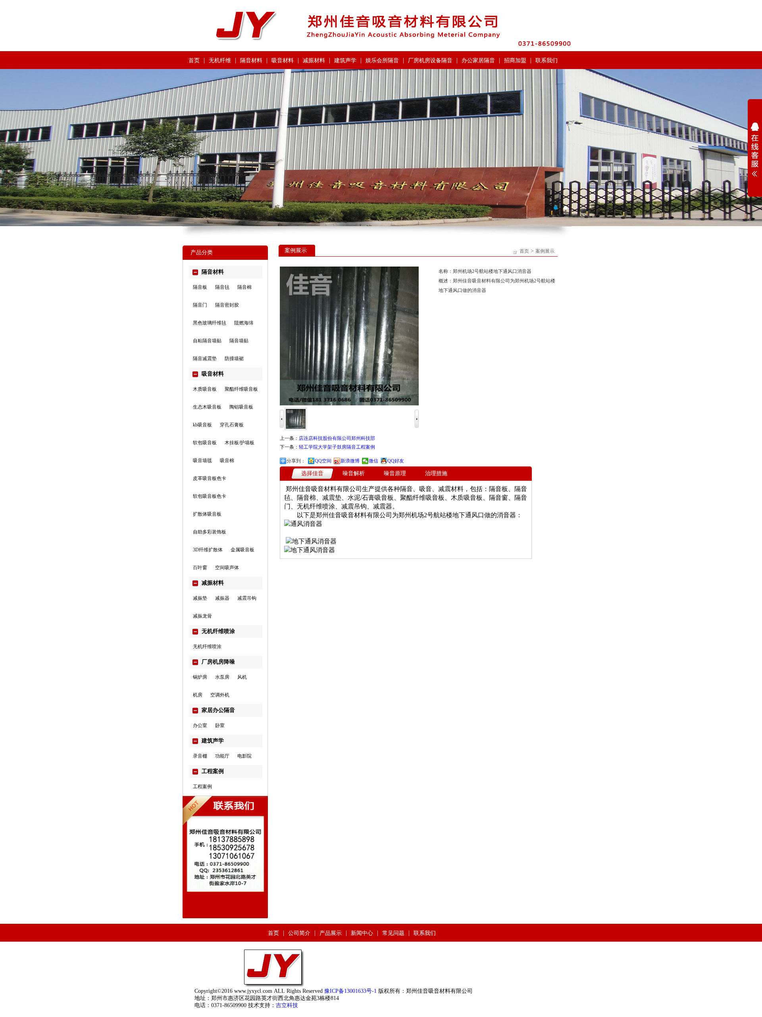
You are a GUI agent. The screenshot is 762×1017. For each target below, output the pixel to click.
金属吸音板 (242, 550)
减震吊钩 (246, 598)
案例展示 (544, 251)
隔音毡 (222, 287)
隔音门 (200, 305)
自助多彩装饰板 (209, 532)
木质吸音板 (205, 389)
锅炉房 (200, 677)
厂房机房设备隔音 (430, 60)
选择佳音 (312, 473)
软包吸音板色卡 (209, 496)
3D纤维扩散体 (208, 550)
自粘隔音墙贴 (207, 340)
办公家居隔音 (478, 60)
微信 (373, 461)
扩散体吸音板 (207, 514)
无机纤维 (220, 60)
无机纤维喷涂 (207, 646)
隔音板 (200, 287)
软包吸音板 (205, 442)
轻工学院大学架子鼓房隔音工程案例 (337, 447)
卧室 (220, 725)
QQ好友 (395, 461)
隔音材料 (251, 60)
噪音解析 (354, 473)
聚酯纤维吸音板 (241, 389)
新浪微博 (350, 461)
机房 (197, 695)
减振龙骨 (202, 616)
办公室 (200, 725)
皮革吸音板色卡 (209, 478)
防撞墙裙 (234, 358)
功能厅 (222, 756)
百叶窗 (200, 567)
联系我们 (546, 60)
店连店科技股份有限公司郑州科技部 (337, 438)
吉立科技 (287, 1005)
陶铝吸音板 (241, 407)
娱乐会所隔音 (382, 60)
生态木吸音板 (207, 407)
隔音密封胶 (227, 305)
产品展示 (330, 933)
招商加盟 (515, 60)
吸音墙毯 (202, 460)
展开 (755, 149)
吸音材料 (282, 60)
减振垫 (200, 598)
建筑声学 (345, 60)
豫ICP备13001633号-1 (350, 991)
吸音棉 (227, 460)
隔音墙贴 (238, 340)
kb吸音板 (202, 425)
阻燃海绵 (243, 323)
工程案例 (202, 786)
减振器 (222, 598)
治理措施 (436, 473)
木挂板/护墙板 (239, 442)
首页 (194, 60)
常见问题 (393, 933)
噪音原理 (395, 473)
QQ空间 (323, 461)
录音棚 (200, 756)
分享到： (296, 461)
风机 (242, 677)
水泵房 (222, 677)
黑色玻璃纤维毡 (209, 323)
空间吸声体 (227, 567)
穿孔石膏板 (232, 425)
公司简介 (299, 933)
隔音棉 (244, 287)
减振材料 (314, 60)
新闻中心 (362, 933)
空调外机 (219, 695)
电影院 (244, 756)
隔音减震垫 (205, 358)
